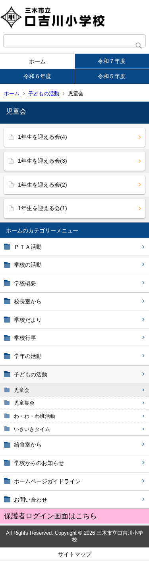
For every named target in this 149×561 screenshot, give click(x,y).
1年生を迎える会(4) (42, 137)
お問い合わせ (30, 499)
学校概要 (25, 283)
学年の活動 (28, 356)
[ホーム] (74, 17)
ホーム (37, 61)
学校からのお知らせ (39, 463)
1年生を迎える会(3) (42, 160)
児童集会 (24, 403)
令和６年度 (37, 76)
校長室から (28, 301)
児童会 (21, 390)
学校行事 (25, 338)
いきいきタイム (32, 429)
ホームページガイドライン (47, 481)
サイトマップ (74, 554)
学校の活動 (28, 265)
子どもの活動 (43, 93)
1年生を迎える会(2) (42, 184)
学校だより (28, 320)
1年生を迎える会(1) (42, 208)
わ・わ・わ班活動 (34, 416)
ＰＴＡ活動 (28, 247)
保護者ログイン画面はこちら (50, 516)
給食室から (28, 444)
